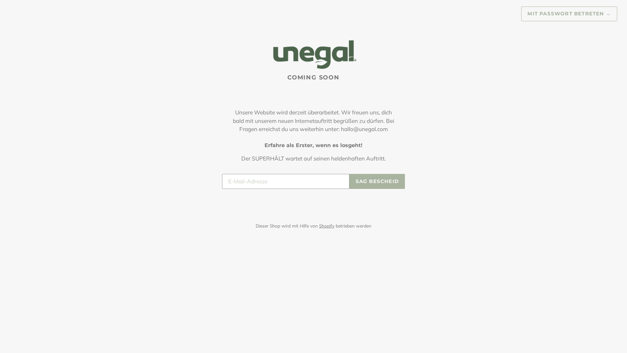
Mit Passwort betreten (569, 13)
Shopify (326, 225)
